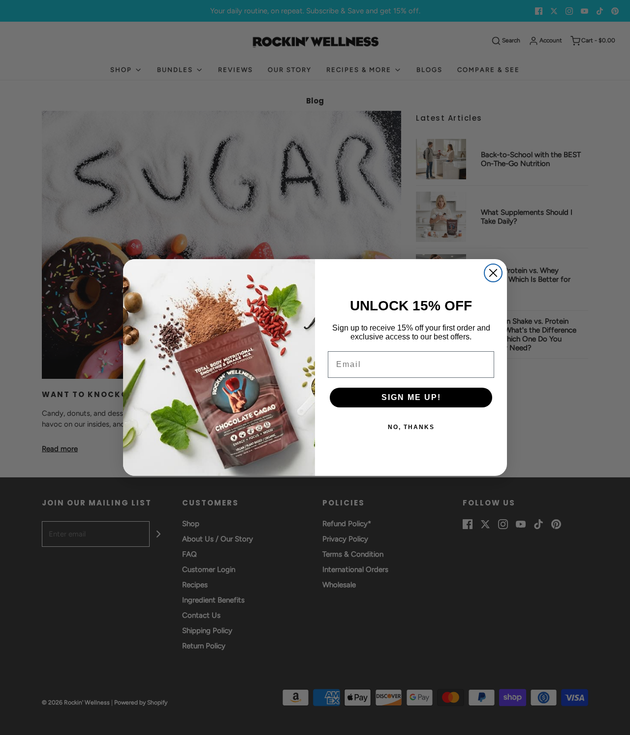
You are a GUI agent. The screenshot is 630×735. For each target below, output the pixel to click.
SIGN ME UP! (411, 397)
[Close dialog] (493, 273)
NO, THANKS (411, 427)
